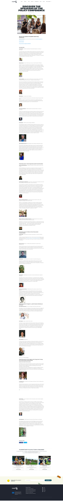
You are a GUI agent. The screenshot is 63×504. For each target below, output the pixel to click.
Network (25, 1)
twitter (48, 498)
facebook (49, 498)
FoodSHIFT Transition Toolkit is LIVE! (29, 488)
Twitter (44, 487)
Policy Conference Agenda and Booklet (25, 43)
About (21, 1)
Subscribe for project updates (16, 480)
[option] (18, 463)
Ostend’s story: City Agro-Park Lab (29, 492)
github (50, 498)
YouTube (44, 491)
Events (40, 1)
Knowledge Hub (37, 1)
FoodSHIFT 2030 (16, 488)
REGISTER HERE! (21, 41)
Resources (32, 1)
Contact (44, 1)
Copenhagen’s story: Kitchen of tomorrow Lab (30, 493)
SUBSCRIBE (47, 480)
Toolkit (29, 1)
